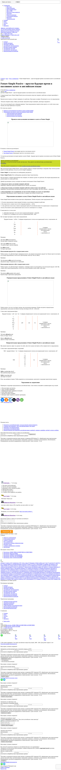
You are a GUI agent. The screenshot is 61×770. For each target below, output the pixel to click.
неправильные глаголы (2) (41, 573)
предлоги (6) (55, 576)
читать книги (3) (24, 569)
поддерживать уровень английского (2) (24, 573)
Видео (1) (44, 579)
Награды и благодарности (13, 12)
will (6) (57, 563)
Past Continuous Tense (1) (13, 569)
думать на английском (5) (7, 567)
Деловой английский (9, 602)
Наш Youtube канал (11, 9)
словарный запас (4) (29, 572)
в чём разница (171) (31, 579)
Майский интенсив (8, 604)
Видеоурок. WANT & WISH (11, 553)
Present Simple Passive (9, 151)
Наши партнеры (11, 8)
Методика (9, 6)
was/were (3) (52, 563)
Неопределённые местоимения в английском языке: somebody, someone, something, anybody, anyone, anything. (31, 430)
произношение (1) (44, 577)
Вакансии (9, 17)
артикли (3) (17, 575)
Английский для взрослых (10, 49)
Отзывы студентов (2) (34, 569)
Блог (5, 24)
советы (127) (9, 563)
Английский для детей (9, 48)
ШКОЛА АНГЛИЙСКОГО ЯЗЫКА (10, 28)
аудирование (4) (16, 571)
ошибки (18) (47, 564)
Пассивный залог (8, 402)
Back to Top (3, 768)
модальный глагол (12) (50, 571)
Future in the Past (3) (31, 576)
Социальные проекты (12, 16)
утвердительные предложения (14, 113)
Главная (6, 41)
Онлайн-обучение (8, 43)
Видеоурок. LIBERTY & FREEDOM (13, 555)
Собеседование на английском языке (13, 605)
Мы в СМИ (9, 11)
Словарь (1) (39, 579)
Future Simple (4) (5, 565)
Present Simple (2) (8, 564)
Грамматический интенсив (10, 601)
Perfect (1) (49, 576)
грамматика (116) (17, 563)
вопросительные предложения (14, 116)
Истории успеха (8, 544)
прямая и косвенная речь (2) (8, 577)
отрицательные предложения (14, 114)
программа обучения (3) (40, 572)
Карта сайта (7, 621)
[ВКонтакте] (2, 400)
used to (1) (46, 567)
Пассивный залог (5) (41, 576)
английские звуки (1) (54, 577)
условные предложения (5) (18, 576)
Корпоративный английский (11, 51)
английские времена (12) (21, 568)
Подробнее (3, 163)
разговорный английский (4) (37, 571)
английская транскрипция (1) (32, 577)
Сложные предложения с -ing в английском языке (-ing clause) (19, 426)
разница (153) (54, 564)
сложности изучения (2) (54, 573)
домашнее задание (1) (6, 572)
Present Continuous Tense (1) (7, 568)
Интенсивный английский (10, 595)
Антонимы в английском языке (11, 429)
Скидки (6, 23)
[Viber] (18, 400)
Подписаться (6, 531)
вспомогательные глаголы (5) (20, 564)
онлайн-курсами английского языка (31, 166)
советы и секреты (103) (20, 579)
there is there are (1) (41, 563)
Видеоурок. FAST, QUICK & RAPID (13, 557)
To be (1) (34, 564)
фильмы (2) (33, 563)
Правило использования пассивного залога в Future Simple (18, 110)
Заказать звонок (4, 36)
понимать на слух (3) (6, 571)
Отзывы (6, 20)
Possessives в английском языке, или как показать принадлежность (20, 424)
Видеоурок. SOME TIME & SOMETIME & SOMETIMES (18, 552)
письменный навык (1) (8, 573)
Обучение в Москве (9, 44)
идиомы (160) (10, 579)
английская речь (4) (25, 571)
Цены (5, 21)
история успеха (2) (45, 569)
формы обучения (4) (45, 568)
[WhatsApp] (22, 400)
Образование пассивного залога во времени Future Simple (18, 112)
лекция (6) (54, 565)
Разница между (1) (19, 577)
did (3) (50, 565)
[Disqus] (30, 460)
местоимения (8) (48, 575)
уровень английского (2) (34, 568)
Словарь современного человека (12, 545)
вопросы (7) (9, 576)
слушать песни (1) (13, 565)
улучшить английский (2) (26, 575)
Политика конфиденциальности (9, 644)
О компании (7, 5)
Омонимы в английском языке (11, 427)
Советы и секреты (8, 540)
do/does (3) (45, 565)
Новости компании (11, 15)
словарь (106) (57, 579)
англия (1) (3, 563)
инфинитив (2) (35, 565)
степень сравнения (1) (54, 567)
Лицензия (9, 13)
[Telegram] (10, 400)
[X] (14, 400)
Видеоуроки (7, 547)
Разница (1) (3, 579)
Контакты (6, 25)
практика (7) (21, 567)
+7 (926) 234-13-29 (7, 33)
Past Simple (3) (40, 564)
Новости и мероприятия (10, 537)
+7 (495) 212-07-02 (5, 38)
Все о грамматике (10, 90)
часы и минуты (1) (23, 565)
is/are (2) (30, 564)
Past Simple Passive (8, 153)
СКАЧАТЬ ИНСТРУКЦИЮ (7, 725)
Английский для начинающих (11, 45)
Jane (5, 91)
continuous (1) (53, 569)
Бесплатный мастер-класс (10, 608)
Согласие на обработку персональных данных (9, 677)
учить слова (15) (26, 563)
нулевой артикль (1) (38, 575)
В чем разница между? (9, 539)
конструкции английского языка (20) (34, 567)
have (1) (41, 565)
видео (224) (50, 579)
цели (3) (16, 567)
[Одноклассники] (6, 400)
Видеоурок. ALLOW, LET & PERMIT (13, 556)
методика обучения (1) (17, 572)
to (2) (29, 565)
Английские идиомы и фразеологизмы (13, 543)
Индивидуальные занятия (10, 47)
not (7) (47, 563)
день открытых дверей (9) (7, 575)
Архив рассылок (11, 19)
